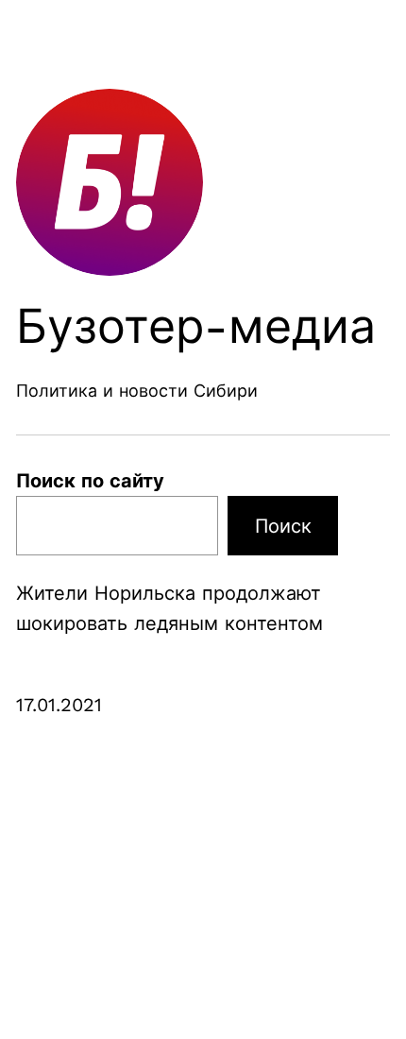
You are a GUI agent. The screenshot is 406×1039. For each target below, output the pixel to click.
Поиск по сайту (90, 480)
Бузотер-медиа (196, 326)
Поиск (283, 526)
